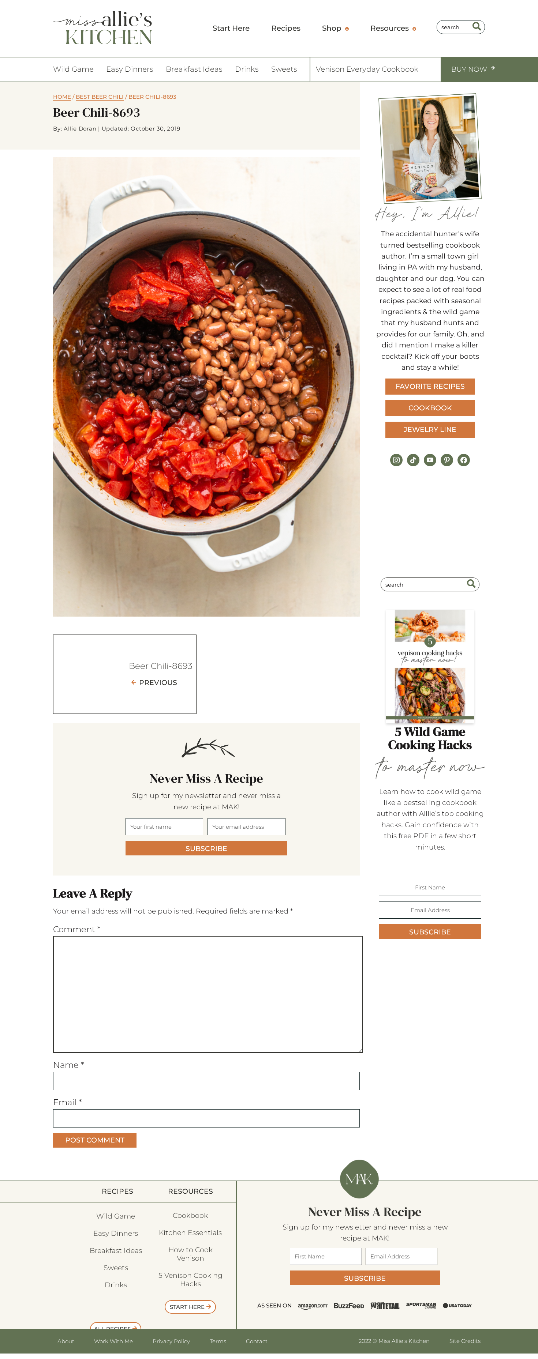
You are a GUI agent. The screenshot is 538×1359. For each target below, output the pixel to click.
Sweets (284, 69)
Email (67, 1102)
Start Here (187, 1306)
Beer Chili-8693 (161, 666)
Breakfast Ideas (194, 69)
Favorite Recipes (430, 386)
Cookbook (430, 408)
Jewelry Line (430, 429)
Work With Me (113, 1341)
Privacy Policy (171, 1341)
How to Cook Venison (190, 1254)
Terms (218, 1341)
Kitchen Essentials (190, 1232)
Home (62, 96)
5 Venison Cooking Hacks (190, 1279)
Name (68, 1065)
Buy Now (469, 69)
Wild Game (73, 69)
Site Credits (465, 1340)
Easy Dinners (129, 69)
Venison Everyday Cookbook (367, 69)
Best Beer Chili (100, 96)
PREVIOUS (158, 682)
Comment (77, 929)
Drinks (247, 69)
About (65, 1341)
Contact (257, 1341)
